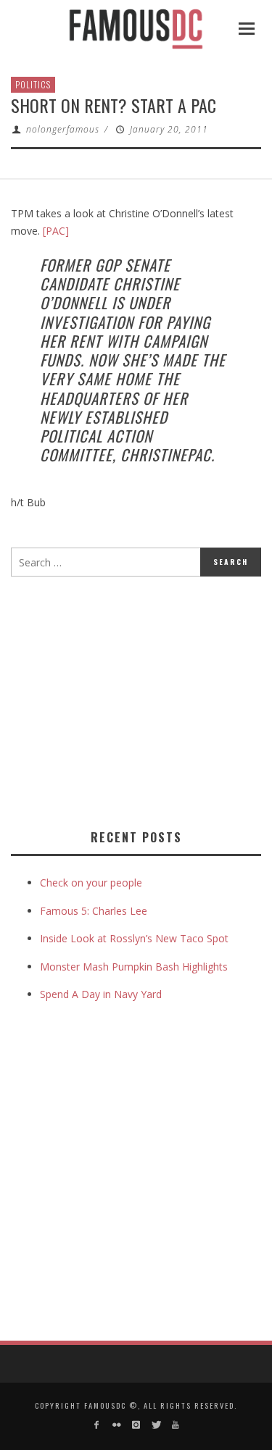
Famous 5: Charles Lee (93, 911)
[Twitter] (155, 1425)
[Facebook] (96, 1425)
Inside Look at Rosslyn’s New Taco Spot (134, 938)
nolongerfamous (62, 129)
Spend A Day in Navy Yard (101, 994)
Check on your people (92, 882)
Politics (33, 84)
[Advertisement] (133, 699)
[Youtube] (176, 1425)
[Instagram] (136, 1425)
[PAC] (56, 231)
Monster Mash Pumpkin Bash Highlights (134, 966)
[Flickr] (115, 1425)
